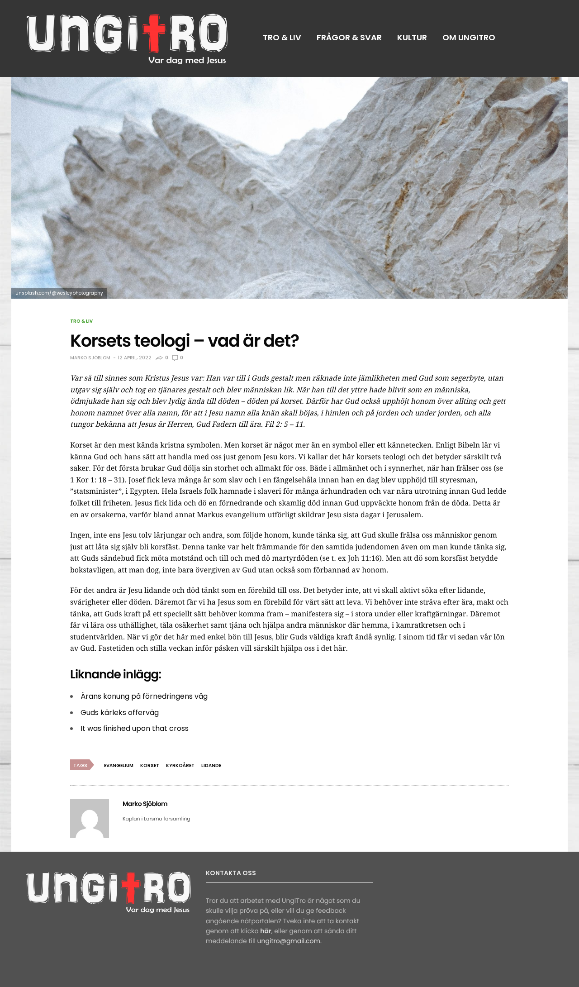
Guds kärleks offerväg (120, 712)
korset (149, 765)
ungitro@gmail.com (288, 940)
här (265, 930)
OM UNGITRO (468, 37)
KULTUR (412, 37)
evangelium (118, 765)
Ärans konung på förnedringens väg (144, 696)
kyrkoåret (180, 765)
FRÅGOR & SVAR (349, 37)
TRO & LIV (282, 37)
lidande (211, 765)
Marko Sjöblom (90, 357)
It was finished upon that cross (135, 728)
